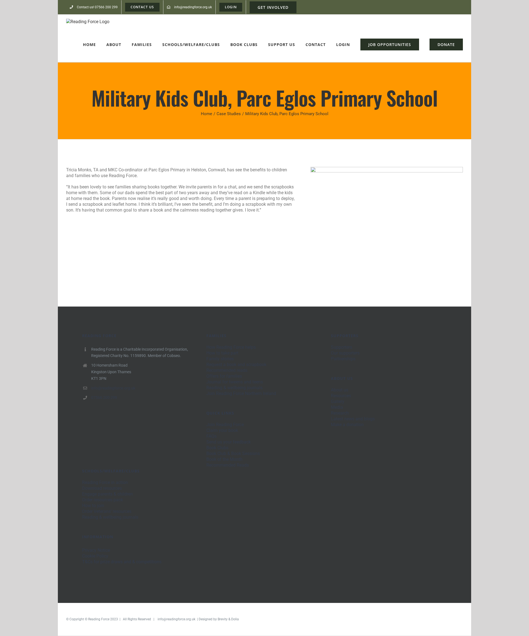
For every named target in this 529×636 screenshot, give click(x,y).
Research (340, 413)
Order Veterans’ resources (106, 511)
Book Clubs (217, 447)
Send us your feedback (228, 442)
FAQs (211, 436)
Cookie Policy (95, 556)
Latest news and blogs (353, 418)
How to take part (222, 353)
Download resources (102, 488)
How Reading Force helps (231, 347)
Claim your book (222, 430)
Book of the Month (224, 459)
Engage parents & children (107, 494)
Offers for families (224, 376)
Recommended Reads (227, 465)
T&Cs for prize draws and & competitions (121, 561)
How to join (93, 505)
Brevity (223, 619)
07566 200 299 (104, 397)
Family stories (220, 358)
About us (339, 390)
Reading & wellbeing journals (234, 387)
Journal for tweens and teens (234, 382)
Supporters (341, 347)
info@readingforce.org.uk (113, 388)
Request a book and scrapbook (236, 364)
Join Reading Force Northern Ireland (241, 393)
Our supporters (345, 353)
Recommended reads (226, 370)
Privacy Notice (96, 550)
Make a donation (347, 424)
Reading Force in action (105, 482)
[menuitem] (93, 7)
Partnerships (343, 358)
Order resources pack (102, 499)
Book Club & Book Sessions (233, 453)
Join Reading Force (225, 424)
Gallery (337, 401)
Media (337, 407)
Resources (341, 395)
